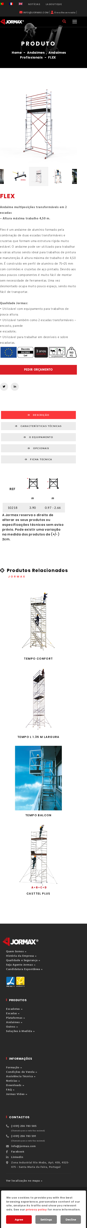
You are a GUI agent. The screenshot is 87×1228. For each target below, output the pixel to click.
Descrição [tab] (40, 415)
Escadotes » (14, 1009)
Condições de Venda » (21, 1072)
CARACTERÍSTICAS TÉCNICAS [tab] (41, 426)
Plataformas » (15, 1018)
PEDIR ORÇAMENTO (38, 369)
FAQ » (10, 1090)
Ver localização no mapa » (24, 1181)
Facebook (17, 1151)
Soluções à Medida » (20, 1031)
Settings (46, 1219)
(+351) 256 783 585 (23, 1126)
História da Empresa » (21, 956)
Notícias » (13, 1081)
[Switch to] (2, 4)
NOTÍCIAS (34, 4)
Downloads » (15, 1085)
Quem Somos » (16, 951)
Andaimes (36, 52)
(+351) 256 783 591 (23, 1136)
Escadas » (13, 1013)
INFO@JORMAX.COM (36, 12)
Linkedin (17, 1157)
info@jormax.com (23, 1146)
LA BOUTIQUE (54, 4)
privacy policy (36, 1209)
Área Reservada (64, 12)
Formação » (14, 1067)
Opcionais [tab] (40, 448)
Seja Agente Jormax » (20, 965)
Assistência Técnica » (21, 1076)
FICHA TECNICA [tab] (40, 459)
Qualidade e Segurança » (23, 960)
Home (17, 52)
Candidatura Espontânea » (24, 969)
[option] (38, 124)
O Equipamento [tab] (40, 437)
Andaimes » (14, 1022)
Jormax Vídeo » (16, 1094)
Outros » (12, 1027)
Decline (71, 1219)
